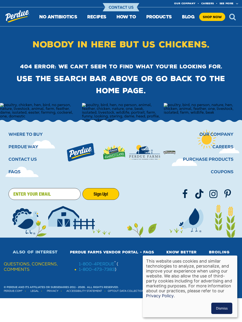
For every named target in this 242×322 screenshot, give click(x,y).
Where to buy (26, 134)
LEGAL (34, 291)
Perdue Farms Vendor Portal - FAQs (112, 252)
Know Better (181, 252)
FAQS (15, 172)
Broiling (219, 252)
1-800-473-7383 (97, 269)
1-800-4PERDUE (96, 264)
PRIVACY (52, 291)
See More (226, 3)
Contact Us (121, 7)
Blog (188, 17)
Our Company (216, 134)
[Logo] (81, 152)
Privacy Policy (160, 295)
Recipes (96, 17)
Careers (207, 3)
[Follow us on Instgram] (213, 194)
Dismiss (222, 308)
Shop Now (212, 17)
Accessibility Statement (84, 291)
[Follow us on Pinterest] (227, 194)
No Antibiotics (58, 17)
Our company (184, 3)
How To (126, 17)
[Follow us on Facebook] (185, 194)
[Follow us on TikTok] (199, 194)
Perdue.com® (13, 291)
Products (159, 17)
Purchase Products (208, 159)
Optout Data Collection (126, 291)
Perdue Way (23, 147)
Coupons (222, 172)
